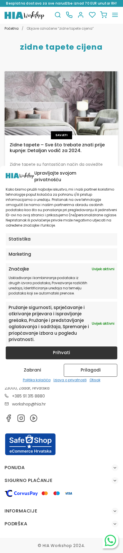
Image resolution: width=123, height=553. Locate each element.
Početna (12, 28)
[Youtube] (34, 420)
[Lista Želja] (92, 15)
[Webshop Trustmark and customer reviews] (30, 454)
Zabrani (32, 370)
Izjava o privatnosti (70, 380)
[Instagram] (21, 420)
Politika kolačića (37, 380)
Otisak (95, 380)
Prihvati (61, 353)
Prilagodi (91, 370)
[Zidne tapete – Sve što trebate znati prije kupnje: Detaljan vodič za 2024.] (61, 103)
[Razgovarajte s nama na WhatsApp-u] (110, 540)
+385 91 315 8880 (28, 396)
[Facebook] (9, 420)
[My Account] (80, 15)
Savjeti (61, 135)
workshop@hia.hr (29, 404)
